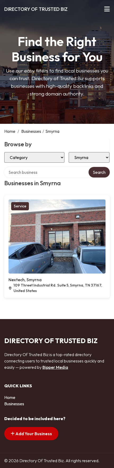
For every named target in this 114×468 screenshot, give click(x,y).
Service (20, 206)
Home (9, 131)
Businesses (31, 131)
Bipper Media (55, 367)
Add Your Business (33, 433)
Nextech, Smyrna (25, 279)
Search (99, 172)
